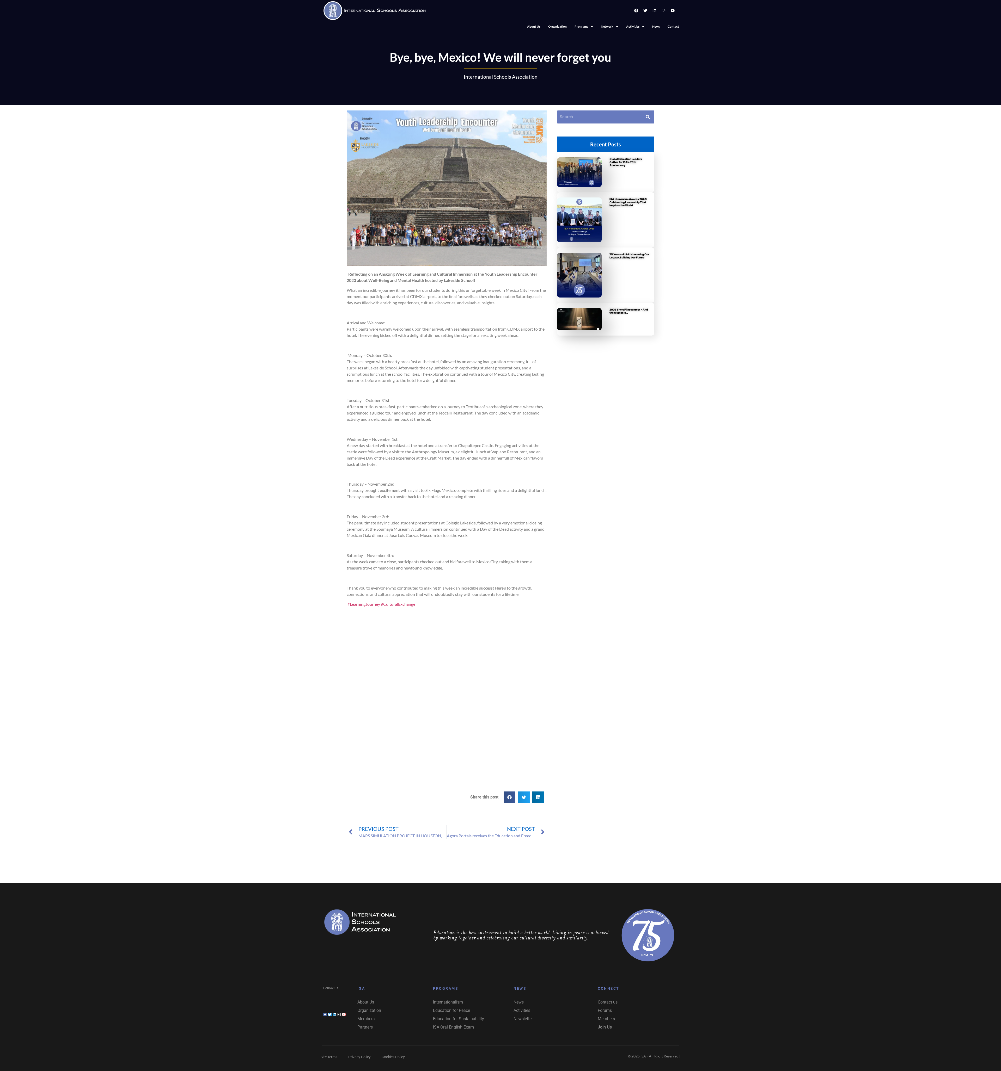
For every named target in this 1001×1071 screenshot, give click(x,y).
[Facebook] (636, 10)
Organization (557, 26)
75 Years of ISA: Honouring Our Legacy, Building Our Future (629, 256)
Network (607, 26)
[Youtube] (672, 10)
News (656, 26)
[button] (584, 26)
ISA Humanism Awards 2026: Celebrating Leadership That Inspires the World (628, 202)
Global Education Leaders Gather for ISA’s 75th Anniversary (625, 162)
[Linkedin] (654, 10)
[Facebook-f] (325, 1014)
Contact (673, 26)
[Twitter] (645, 10)
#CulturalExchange (398, 604)
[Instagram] (663, 10)
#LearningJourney (363, 604)
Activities (632, 26)
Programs (581, 26)
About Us (533, 26)
